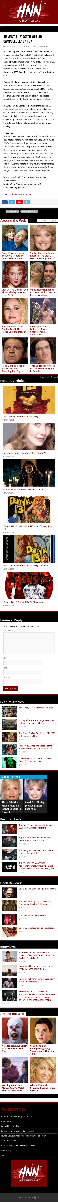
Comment (7, 630)
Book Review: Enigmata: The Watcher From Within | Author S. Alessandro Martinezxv (35, 904)
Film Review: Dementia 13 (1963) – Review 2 (26, 565)
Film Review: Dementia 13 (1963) (20, 416)
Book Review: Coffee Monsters (32, 915)
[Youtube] (35, 1197)
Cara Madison (11, 46)
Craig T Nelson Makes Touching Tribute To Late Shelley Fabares (14, 256)
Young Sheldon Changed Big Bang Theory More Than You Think (42, 1050)
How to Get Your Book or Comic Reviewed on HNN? (23, 1136)
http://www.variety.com (21, 194)
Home (3, 27)
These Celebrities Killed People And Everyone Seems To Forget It (11, 807)
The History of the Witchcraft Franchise (36, 708)
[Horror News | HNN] (29, 11)
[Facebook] (23, 1197)
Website (7, 677)
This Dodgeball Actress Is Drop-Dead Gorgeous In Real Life (43, 368)
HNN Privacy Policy (9, 1150)
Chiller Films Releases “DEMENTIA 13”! (24, 489)
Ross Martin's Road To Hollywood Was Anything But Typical (14, 368)
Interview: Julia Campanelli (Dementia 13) (25, 453)
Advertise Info (7, 1121)
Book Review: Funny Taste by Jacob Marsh (37, 889)
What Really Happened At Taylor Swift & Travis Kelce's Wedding (42, 292)
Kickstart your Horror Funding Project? (17, 1131)
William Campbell (29, 211)
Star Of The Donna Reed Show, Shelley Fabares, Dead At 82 (15, 292)
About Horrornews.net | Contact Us (16, 1116)
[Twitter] (25, 1197)
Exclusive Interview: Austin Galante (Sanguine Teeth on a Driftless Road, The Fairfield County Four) (37, 955)
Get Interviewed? (8, 1140)
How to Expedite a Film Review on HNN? (18, 1145)
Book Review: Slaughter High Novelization (37, 928)
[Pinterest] (29, 1197)
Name (6, 658)
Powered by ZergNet (49, 377)
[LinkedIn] (32, 1197)
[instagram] (38, 1197)
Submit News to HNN (10, 1126)
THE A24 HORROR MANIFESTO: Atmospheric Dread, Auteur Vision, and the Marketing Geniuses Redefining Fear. (36, 866)
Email (5, 668)
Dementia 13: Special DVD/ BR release (23, 602)
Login (3, 1155)
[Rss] (20, 1197)
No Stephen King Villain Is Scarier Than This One (14, 1048)
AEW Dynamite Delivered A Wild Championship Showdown (38, 330)
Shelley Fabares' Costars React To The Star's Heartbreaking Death (43, 256)
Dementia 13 (13, 211)
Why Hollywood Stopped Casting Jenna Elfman (42, 1088)
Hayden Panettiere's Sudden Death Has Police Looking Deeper (14, 329)
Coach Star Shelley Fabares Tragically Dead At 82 (34, 805)
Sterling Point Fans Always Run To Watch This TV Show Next (13, 1088)
